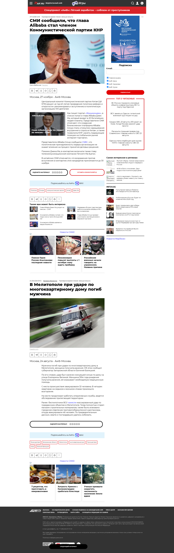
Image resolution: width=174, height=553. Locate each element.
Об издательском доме (61, 510)
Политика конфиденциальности (53, 537)
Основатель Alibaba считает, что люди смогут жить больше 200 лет (52, 217)
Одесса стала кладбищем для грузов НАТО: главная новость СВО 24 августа (125, 143)
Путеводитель (62, 512)
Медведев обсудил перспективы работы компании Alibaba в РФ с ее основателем (89, 209)
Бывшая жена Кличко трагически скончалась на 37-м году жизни (128, 214)
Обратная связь (49, 512)
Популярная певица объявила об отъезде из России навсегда (127, 190)
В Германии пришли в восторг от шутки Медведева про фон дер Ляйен (130, 222)
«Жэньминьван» (93, 113)
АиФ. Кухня (113, 87)
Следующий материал (68, 546)
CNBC (85, 142)
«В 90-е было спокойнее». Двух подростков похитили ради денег (129, 169)
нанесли (72, 402)
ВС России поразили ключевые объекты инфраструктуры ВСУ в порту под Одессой (125, 105)
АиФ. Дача (113, 81)
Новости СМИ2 (67, 232)
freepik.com (34, 349)
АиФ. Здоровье (114, 84)
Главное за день (115, 78)
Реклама (46, 510)
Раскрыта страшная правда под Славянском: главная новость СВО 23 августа (125, 133)
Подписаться (125, 92)
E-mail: (109, 68)
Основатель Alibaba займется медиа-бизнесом (51, 223)
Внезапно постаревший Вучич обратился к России (127, 229)
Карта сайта (75, 512)
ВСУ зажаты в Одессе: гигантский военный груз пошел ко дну (125, 115)
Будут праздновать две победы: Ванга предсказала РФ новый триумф (127, 207)
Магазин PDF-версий (125, 510)
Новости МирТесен (115, 239)
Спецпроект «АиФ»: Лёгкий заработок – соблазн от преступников (87, 10)
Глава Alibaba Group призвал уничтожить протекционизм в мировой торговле (88, 217)
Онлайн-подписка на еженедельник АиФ (87, 510)
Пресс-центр (110, 510)
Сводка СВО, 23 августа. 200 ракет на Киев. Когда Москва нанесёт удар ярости (125, 124)
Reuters (45, 85)
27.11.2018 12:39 (35, 17)
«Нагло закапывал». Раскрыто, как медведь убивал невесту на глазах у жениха (130, 178)
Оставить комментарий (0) (87, 172)
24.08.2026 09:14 (35, 281)
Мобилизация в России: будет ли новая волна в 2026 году (128, 198)
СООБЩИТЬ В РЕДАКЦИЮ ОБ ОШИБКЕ (95, 512)
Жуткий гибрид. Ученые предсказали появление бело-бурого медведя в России (130, 162)
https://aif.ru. (49, 534)
